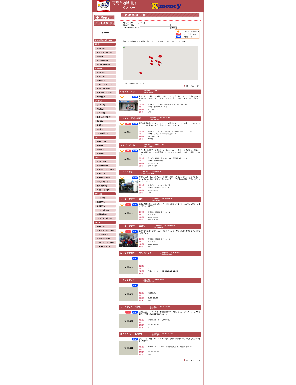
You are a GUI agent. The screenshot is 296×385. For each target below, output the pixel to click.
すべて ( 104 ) (101, 161)
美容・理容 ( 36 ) (102, 165)
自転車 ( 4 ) (100, 129)
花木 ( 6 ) (100, 121)
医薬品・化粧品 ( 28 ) (103, 89)
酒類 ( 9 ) (100, 56)
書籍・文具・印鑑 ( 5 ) (104, 117)
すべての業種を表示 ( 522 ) (103, 40)
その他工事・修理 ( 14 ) (104, 218)
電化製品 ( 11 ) (101, 109)
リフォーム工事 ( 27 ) (103, 210)
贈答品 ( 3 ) (100, 125)
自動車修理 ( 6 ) (102, 214)
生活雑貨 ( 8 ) (101, 97)
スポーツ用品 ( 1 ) (102, 113)
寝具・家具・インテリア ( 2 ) (106, 93)
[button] (160, 62)
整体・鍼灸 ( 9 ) (102, 186)
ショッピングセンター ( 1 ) (105, 230)
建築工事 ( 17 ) (101, 206)
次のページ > (195, 86)
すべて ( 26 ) (101, 226)
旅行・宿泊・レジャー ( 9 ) (105, 169)
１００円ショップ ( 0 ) (104, 246)
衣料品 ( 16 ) (101, 76)
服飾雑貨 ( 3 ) (101, 80)
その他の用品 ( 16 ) (103, 133)
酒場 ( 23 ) (100, 153)
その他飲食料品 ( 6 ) (103, 64)
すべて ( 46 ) (101, 105)
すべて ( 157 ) (101, 141)
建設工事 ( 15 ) (101, 202)
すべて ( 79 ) (101, 198)
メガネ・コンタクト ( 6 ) (104, 84)
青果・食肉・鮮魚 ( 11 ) (104, 52)
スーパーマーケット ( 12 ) (105, 234)
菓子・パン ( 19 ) (102, 60)
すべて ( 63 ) (101, 72)
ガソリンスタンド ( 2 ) (104, 182)
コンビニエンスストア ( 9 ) (105, 242)
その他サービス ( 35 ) (103, 190)
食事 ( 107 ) (100, 145)
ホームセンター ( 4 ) (103, 238)
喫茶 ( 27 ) (100, 149)
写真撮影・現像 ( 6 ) (103, 178)
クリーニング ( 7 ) (102, 174)
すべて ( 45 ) (101, 48)
